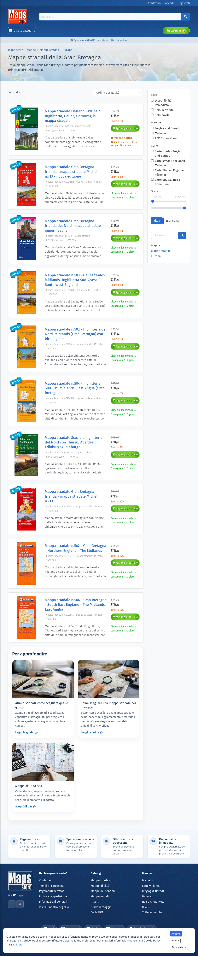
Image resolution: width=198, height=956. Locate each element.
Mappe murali (100, 896)
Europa (67, 50)
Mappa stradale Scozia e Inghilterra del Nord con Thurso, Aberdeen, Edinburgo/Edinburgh (73, 442)
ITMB (145, 907)
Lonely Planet (151, 886)
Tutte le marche (152, 912)
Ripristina (172, 220)
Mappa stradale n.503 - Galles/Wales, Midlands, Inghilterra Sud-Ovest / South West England (75, 280)
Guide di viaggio (101, 907)
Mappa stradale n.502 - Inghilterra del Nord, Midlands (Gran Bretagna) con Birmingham (76, 334)
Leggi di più (15, 944)
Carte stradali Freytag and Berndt (168, 154)
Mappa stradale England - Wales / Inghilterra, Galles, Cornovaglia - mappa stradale (72, 116)
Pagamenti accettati (52, 891)
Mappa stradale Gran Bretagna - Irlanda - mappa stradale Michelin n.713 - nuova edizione (73, 172)
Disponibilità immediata (163, 103)
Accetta (176, 933)
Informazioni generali (53, 901)
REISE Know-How (166, 138)
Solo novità (162, 115)
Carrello (177, 30)
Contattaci (45, 880)
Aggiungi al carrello (126, 128)
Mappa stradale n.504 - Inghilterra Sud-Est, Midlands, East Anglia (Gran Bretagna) (74, 388)
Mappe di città (100, 886)
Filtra (157, 220)
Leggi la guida (24, 732)
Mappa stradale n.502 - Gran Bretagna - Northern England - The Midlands (75, 548)
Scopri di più (23, 806)
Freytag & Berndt (153, 891)
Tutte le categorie (23, 30)
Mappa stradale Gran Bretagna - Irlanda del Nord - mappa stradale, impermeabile (73, 226)
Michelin (160, 133)
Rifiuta (175, 940)
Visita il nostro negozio (54, 907)
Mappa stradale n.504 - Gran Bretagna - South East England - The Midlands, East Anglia (75, 605)
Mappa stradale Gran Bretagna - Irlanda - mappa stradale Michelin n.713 (73, 496)
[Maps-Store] (18, 16)
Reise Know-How (153, 901)
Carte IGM (97, 912)
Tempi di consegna (51, 886)
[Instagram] (20, 904)
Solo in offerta (164, 110)
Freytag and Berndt (167, 128)
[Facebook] (11, 904)
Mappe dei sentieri (103, 891)
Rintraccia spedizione (53, 896)
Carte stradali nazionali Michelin (170, 163)
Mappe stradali (49, 50)
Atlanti (95, 901)
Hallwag (147, 896)
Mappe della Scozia (28, 786)
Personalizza (179, 947)
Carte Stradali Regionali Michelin (170, 172)
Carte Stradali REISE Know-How (167, 182)
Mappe (31, 50)
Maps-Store (15, 50)
